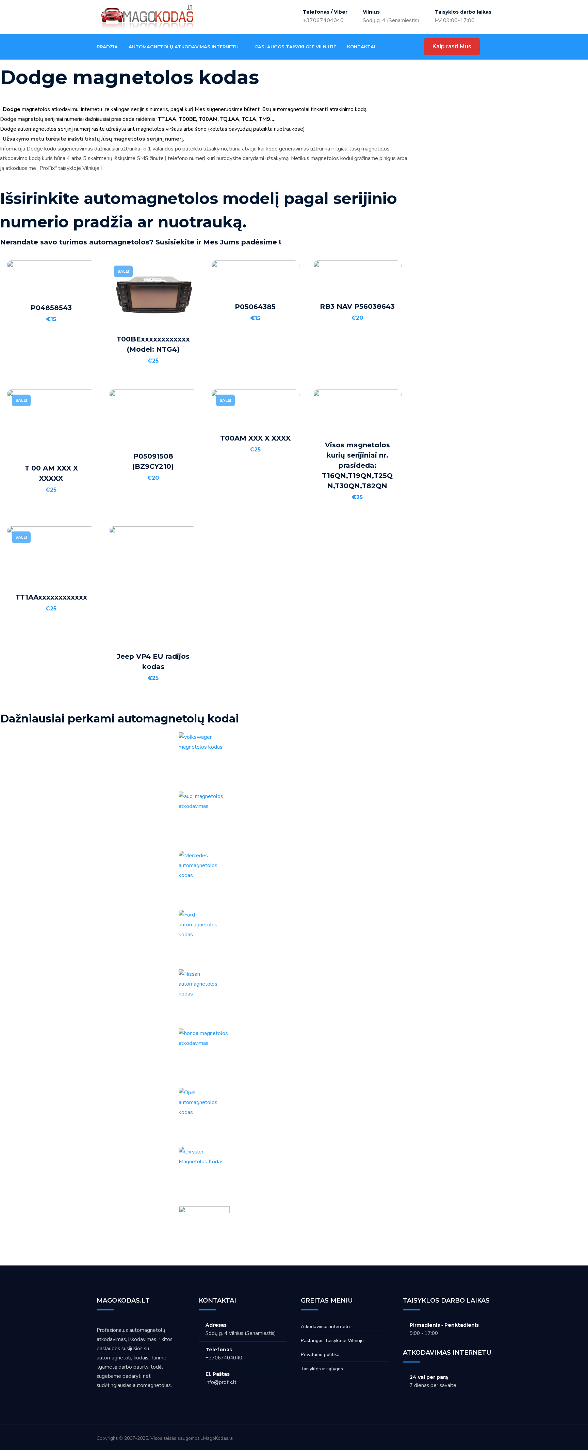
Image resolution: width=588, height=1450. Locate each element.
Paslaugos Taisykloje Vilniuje (295, 46)
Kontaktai (361, 46)
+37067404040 (323, 20)
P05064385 (255, 307)
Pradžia (107, 46)
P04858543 (51, 308)
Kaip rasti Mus (451, 46)
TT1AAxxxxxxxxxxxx (51, 597)
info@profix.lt (221, 1382)
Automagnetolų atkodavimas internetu (184, 46)
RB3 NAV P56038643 (357, 306)
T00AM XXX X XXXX (255, 438)
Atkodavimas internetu (325, 1326)
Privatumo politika (320, 1354)
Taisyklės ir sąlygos (322, 1369)
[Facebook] (393, 47)
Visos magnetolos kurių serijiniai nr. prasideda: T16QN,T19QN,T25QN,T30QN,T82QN (357, 465)
